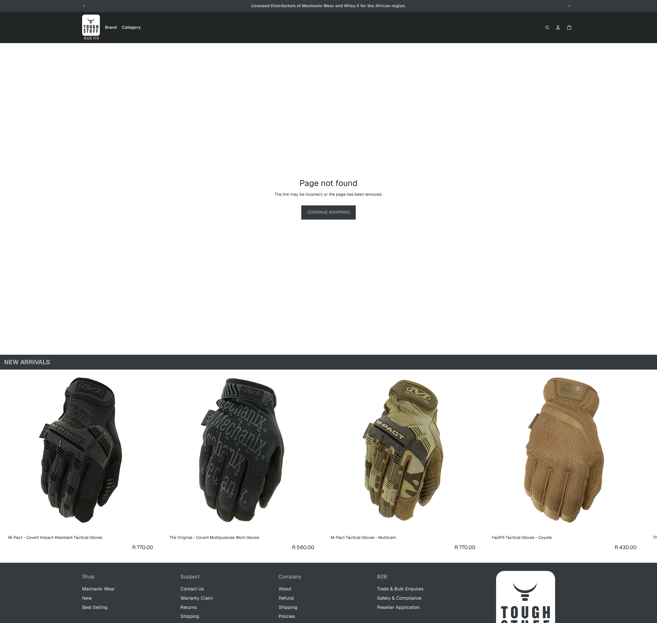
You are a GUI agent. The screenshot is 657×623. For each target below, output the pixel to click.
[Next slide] (569, 6)
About (285, 589)
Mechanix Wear (98, 589)
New (87, 598)
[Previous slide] (84, 6)
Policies (287, 616)
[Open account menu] (558, 27)
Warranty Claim (196, 598)
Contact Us (192, 589)
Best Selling (95, 607)
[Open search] (547, 27)
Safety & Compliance (399, 598)
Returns (188, 607)
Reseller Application (398, 607)
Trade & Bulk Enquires (400, 589)
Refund (286, 598)
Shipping (189, 616)
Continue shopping (328, 212)
